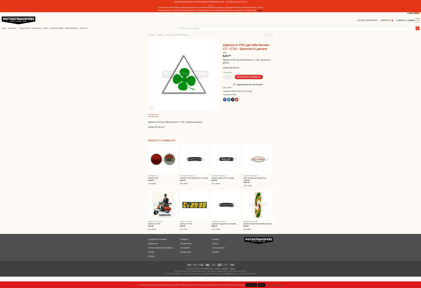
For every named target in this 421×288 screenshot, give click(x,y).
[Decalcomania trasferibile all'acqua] (258, 205)
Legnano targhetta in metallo (224, 224)
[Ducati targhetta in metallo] (226, 159)
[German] (416, 13)
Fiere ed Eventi (71, 28)
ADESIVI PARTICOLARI (177, 35)
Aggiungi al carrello (249, 77)
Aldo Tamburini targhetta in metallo (254, 179)
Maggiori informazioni (275, 285)
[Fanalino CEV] (163, 159)
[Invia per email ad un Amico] (233, 99)
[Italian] (409, 13)
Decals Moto (25, 28)
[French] (413, 13)
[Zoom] (151, 107)
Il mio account (218, 248)
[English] (411, 13)
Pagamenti (153, 243)
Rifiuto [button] (261, 285)
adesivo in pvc (231, 94)
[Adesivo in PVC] (163, 205)
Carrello (215, 239)
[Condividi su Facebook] (225, 99)
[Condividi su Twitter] (229, 99)
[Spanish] (418, 13)
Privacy (151, 256)
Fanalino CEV (153, 178)
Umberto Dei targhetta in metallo (194, 178)
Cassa (215, 243)
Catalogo (12, 28)
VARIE (160, 35)
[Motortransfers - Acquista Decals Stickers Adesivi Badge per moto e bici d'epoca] (18, 20)
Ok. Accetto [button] (251, 285)
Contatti (83, 28)
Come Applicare (56, 28)
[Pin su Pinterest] (236, 99)
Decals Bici (37, 28)
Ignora (260, 10)
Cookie (151, 252)
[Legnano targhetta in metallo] (226, 205)
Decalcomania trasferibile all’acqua (257, 224)
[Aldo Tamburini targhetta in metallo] (258, 159)
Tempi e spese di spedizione (160, 248)
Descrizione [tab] (153, 116)
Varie (45, 28)
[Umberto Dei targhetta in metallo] (194, 159)
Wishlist (215, 252)
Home (4, 28)
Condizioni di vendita (157, 239)
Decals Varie (185, 252)
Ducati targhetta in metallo (223, 178)
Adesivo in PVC (154, 224)
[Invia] (417, 28)
